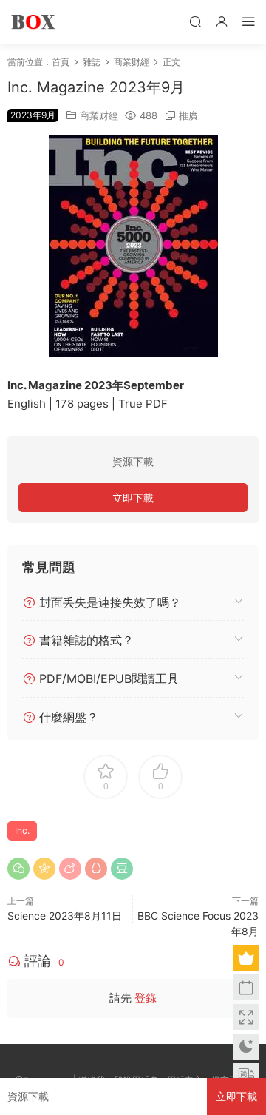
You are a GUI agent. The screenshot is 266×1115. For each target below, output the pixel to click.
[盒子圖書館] (33, 22)
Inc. (22, 830)
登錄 (145, 998)
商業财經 (99, 115)
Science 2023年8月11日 (64, 915)
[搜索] (195, 21)
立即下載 (133, 497)
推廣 (188, 115)
